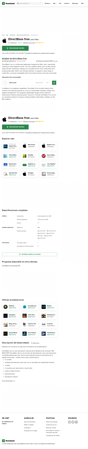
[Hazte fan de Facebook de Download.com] (69, 422)
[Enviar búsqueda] (17, 3)
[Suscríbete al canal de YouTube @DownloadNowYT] (76, 422)
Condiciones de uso (51, 425)
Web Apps (75, 3)
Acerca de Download (29, 422)
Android (66, 3)
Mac (54, 3)
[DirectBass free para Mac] (4, 40)
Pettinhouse (36, 343)
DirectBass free (23, 39)
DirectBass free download (9, 266)
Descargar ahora (16, 48)
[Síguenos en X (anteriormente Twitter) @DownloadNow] (73, 422)
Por (12, 42)
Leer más (55, 61)
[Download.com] (8, 3)
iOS (60, 3)
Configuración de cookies (53, 435)
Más (82, 3)
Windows (47, 3)
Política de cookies (51, 428)
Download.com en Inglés (30, 430)
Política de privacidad (51, 422)
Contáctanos (27, 428)
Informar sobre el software (31, 254)
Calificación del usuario (29, 42)
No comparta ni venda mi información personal (52, 431)
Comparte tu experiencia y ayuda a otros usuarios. (40, 53)
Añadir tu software (29, 425)
